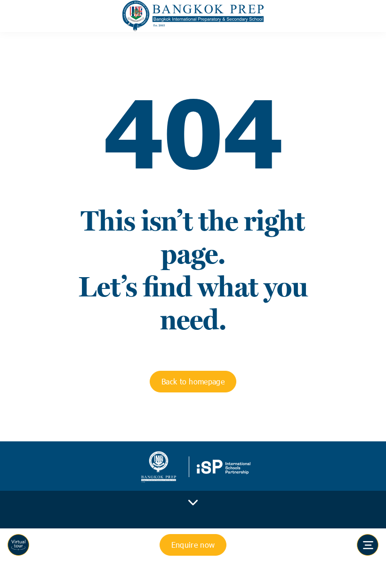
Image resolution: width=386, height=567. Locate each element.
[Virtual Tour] (18, 545)
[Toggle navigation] (367, 545)
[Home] (193, 16)
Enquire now (193, 545)
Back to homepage (193, 381)
